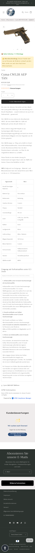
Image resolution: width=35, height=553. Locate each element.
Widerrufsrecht (8, 499)
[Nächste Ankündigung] (32, 3)
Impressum (7, 495)
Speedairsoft (17, 544)
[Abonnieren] (29, 472)
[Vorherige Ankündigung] (3, 3)
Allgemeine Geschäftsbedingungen (14, 511)
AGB (31, 546)
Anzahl (3, 91)
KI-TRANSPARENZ (9, 515)
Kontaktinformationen (10, 503)
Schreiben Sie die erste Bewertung (17, 434)
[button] (4, 12)
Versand (9, 84)
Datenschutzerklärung (10, 491)
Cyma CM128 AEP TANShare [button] (11, 385)
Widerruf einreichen (17, 483)
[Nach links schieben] (14, 49)
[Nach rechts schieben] (21, 49)
